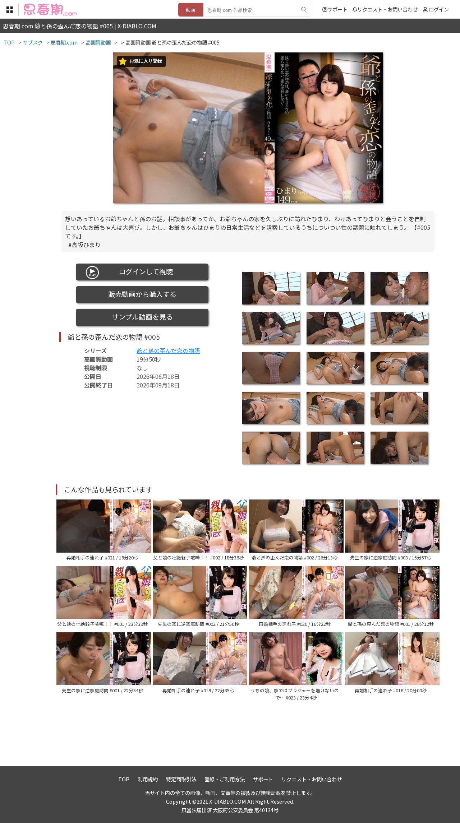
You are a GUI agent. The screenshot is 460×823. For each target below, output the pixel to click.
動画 (190, 9)
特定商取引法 (181, 779)
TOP (123, 779)
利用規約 (148, 779)
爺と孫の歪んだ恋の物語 (168, 350)
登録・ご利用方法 (224, 779)
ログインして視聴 (142, 271)
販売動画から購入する (142, 294)
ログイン (439, 9)
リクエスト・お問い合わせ (387, 9)
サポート (337, 9)
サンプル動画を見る (142, 317)
